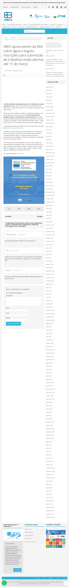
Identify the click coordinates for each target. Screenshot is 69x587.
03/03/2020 (9, 70)
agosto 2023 (49, 205)
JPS (52, 27)
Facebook (37, 578)
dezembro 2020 (50, 310)
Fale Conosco (28, 529)
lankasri (8, 270)
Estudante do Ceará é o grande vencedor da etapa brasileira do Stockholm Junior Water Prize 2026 (55, 74)
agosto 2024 (49, 166)
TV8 (7, 250)
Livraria (35, 7)
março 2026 (49, 103)
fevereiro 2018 (50, 422)
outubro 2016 (49, 474)
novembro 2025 (50, 116)
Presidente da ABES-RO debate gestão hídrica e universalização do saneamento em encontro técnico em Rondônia (55, 62)
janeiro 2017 (49, 465)
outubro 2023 (49, 199)
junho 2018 (49, 409)
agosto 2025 (49, 126)
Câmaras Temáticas (45, 27)
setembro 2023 (50, 202)
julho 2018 (48, 405)
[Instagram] (57, 7)
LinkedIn (64, 578)
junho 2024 (49, 172)
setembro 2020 (50, 320)
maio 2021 (49, 294)
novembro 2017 (50, 432)
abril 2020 (48, 336)
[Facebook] (49, 7)
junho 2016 (49, 488)
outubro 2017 (49, 435)
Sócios (25, 24)
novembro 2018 (50, 392)
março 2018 (49, 419)
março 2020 (49, 340)
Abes (4, 24)
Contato (58, 27)
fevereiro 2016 (50, 501)
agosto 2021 (49, 284)
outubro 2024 (49, 159)
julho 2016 (48, 484)
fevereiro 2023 (50, 225)
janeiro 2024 (49, 189)
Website (8, 318)
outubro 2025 (49, 120)
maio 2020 (49, 333)
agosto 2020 (49, 323)
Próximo (40, 216)
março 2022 (49, 261)
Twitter (44, 578)
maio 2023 (49, 215)
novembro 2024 (50, 156)
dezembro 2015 (50, 507)
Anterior (8, 216)
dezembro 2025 (50, 113)
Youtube (57, 578)
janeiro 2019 (49, 386)
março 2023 (49, 222)
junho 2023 (49, 212)
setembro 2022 (50, 241)
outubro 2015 (49, 514)
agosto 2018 (49, 402)
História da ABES (29, 532)
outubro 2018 (49, 396)
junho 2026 (49, 93)
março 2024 (49, 182)
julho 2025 (48, 130)
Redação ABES (18, 70)
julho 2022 (48, 248)
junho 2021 (49, 290)
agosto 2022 (49, 245)
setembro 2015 (50, 517)
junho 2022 (49, 251)
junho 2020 (49, 330)
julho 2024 (48, 169)
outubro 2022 (49, 238)
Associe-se (5, 7)
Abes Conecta (28, 538)
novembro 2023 (50, 195)
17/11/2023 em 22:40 (21, 234)
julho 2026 (48, 90)
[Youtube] (61, 7)
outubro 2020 (49, 317)
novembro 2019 (50, 353)
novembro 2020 (50, 313)
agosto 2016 (49, 481)
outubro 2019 (49, 356)
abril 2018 (48, 415)
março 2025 (49, 143)
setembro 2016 (50, 478)
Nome (7, 308)
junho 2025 (49, 133)
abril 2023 (48, 218)
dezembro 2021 (50, 271)
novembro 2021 (50, 274)
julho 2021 (48, 287)
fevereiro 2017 (50, 461)
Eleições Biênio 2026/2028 (14, 24)
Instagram (50, 578)
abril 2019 (48, 376)
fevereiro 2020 (50, 343)
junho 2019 (49, 369)
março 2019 (49, 379)
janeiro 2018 (49, 425)
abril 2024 (48, 179)
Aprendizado (6, 27)
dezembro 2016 (50, 468)
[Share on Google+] (38, 209)
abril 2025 (48, 139)
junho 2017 (49, 448)
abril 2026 (48, 100)
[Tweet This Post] (18, 209)
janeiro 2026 (49, 110)
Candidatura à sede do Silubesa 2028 (54, 51)
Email (7, 313)
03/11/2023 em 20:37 (16, 270)
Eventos (52, 24)
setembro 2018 (50, 399)
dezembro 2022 (50, 231)
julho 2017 (48, 445)
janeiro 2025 (49, 149)
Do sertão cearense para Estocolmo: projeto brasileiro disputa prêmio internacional (54, 45)
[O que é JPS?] (13, 540)
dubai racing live (11, 234)
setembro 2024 (50, 162)
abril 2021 (48, 297)
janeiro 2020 (49, 346)
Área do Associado (26, 7)
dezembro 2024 (50, 153)
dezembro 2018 (50, 389)
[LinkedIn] (65, 7)
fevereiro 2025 (50, 146)
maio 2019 (49, 373)
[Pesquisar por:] (34, 31)
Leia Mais (17, 570)
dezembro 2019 (50, 350)
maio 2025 (49, 136)
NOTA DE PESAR (50, 56)
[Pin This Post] (28, 209)
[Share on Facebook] (9, 209)
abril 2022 (48, 258)
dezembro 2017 (50, 428)
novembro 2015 (50, 510)
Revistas (14, 27)
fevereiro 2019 (50, 382)
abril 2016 (48, 494)
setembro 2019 (50, 359)
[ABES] (12, 16)
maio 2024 (49, 175)
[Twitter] (53, 7)
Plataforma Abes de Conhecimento (38, 24)
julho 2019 (48, 366)
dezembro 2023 (50, 192)
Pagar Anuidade (15, 7)
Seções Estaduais (29, 535)
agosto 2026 (49, 87)
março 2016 (49, 497)
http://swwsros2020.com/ (15, 128)
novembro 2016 (50, 471)
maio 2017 (49, 451)
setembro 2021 (50, 281)
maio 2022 (49, 254)
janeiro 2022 (49, 267)
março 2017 (49, 458)
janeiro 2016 (49, 504)
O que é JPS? (10, 543)
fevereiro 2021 (50, 304)
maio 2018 (49, 412)
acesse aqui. (20, 153)
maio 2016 (49, 491)
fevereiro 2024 (50, 185)
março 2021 (49, 300)
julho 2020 (48, 327)
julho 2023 (48, 208)
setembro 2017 (50, 438)
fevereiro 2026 (50, 107)
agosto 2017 (49, 442)
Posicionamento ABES (31, 27)
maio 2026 (49, 97)
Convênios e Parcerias (30, 541)
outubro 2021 (49, 277)
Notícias (21, 27)
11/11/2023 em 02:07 (14, 250)
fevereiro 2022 (50, 264)
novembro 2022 (50, 235)
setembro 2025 (50, 123)
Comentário (9, 295)
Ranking (59, 24)
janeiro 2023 (49, 228)
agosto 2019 (49, 363)
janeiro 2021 (49, 307)
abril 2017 (48, 455)
